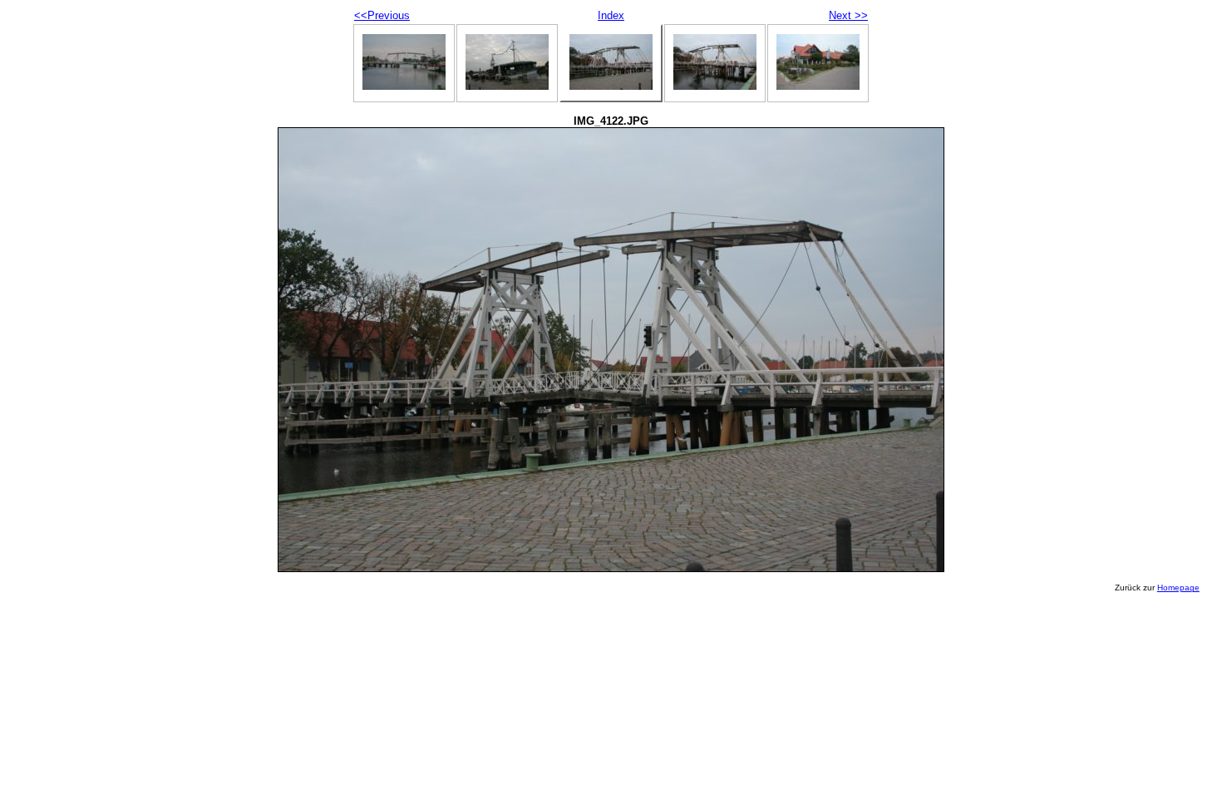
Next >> (848, 15)
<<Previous (382, 15)
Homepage (1178, 587)
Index (611, 15)
